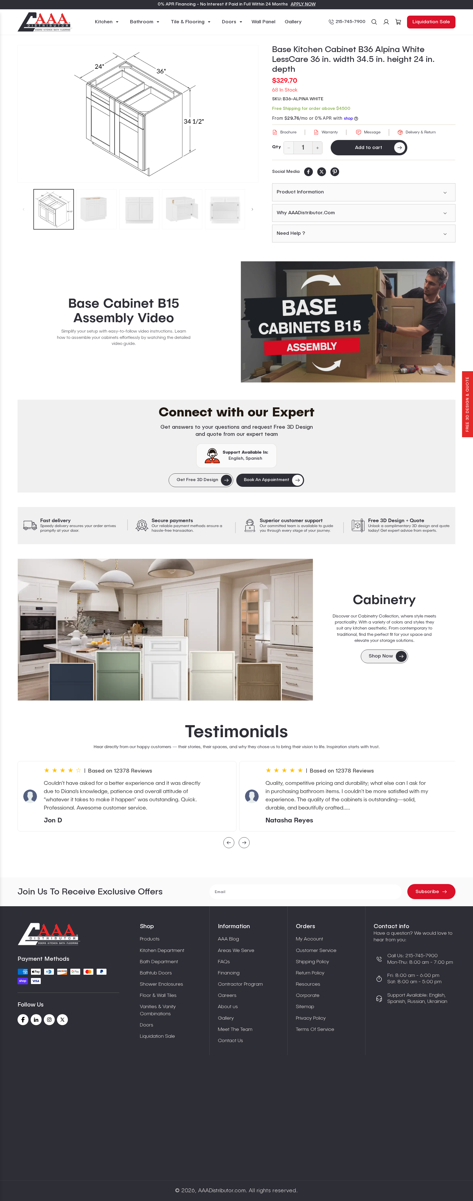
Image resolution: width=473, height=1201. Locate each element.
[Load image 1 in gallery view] (54, 209)
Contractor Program (240, 984)
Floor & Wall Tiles (158, 995)
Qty (276, 147)
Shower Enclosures (161, 984)
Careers (227, 995)
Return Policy (310, 973)
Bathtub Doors (156, 973)
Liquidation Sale (431, 21)
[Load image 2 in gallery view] (96, 209)
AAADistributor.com (222, 1191)
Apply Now (303, 4)
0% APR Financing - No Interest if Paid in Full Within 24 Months (223, 4)
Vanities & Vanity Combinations (158, 1010)
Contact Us (230, 1040)
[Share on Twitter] (321, 171)
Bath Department (159, 961)
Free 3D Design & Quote (467, 404)
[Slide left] (24, 209)
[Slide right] (252, 209)
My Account (309, 939)
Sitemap (305, 1006)
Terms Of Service (315, 1029)
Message (372, 132)
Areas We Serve (236, 950)
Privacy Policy (311, 1018)
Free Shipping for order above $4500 (311, 109)
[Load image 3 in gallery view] (139, 209)
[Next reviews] (244, 843)
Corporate (307, 995)
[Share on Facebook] (308, 171)
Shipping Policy (312, 961)
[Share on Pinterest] (334, 171)
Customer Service (316, 950)
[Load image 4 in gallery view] (182, 209)
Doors (146, 1025)
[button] (107, 22)
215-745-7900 (350, 22)
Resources (308, 984)
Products (150, 939)
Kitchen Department (162, 950)
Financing (229, 973)
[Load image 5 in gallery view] (225, 209)
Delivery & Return (421, 132)
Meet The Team (235, 1029)
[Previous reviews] (229, 843)
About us (228, 1006)
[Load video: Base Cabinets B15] (348, 321)
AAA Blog (228, 939)
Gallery (226, 1018)
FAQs (224, 961)
